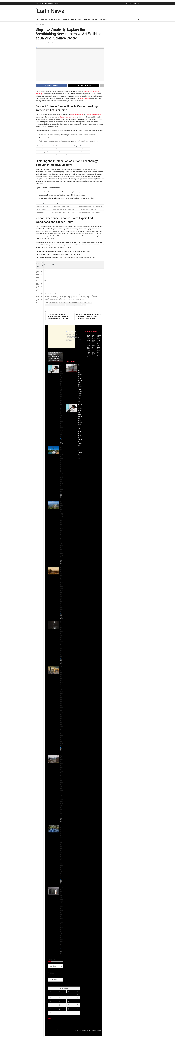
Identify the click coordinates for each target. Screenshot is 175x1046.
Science (87, 19)
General (66, 19)
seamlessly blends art (94, 114)
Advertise (42, 3)
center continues (84, 98)
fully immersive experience (67, 117)
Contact (56, 3)
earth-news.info (54, 1030)
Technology (103, 19)
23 (77, 1005)
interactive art (60, 305)
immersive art (50, 305)
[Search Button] (138, 19)
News (79, 19)
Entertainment (54, 19)
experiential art (87, 302)
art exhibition (53, 302)
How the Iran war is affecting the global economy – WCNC (61, 639)
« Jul (49, 1018)
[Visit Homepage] (50, 11)
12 (59, 1000)
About (37, 3)
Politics (93, 351)
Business (44, 19)
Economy (88, 341)
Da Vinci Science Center (74, 302)
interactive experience (73, 305)
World (98, 353)
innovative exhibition (76, 114)
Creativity (62, 302)
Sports (94, 19)
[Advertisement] (106, 11)
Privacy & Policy (49, 3)
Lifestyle (93, 341)
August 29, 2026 (54, 360)
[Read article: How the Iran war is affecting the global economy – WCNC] (53, 625)
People (51, 43)
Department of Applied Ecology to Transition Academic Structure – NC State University (80, 380)
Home (37, 19)
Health (73, 19)
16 (77, 1000)
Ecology (88, 335)
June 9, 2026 (39, 43)
